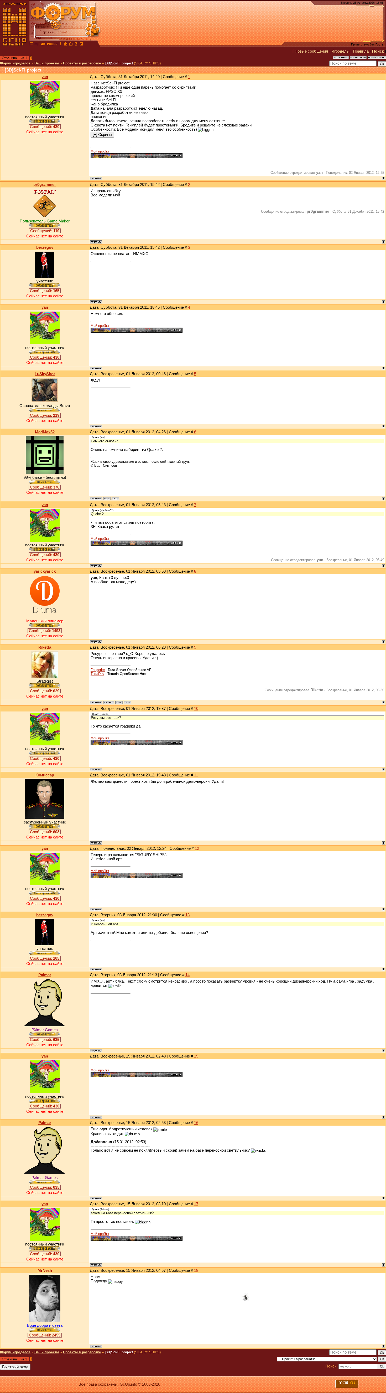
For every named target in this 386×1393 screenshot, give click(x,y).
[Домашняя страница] (107, 498)
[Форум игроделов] (31, 45)
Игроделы (340, 51)
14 (187, 975)
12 (197, 848)
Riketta (44, 647)
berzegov (44, 247)
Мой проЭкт (100, 151)
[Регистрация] (46, 45)
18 (196, 1270)
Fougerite (98, 670)
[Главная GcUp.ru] (15, 45)
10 (196, 708)
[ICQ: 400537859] (115, 498)
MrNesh (45, 1270)
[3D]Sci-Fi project (119, 63)
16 (196, 1123)
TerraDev (97, 674)
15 (196, 1056)
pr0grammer (44, 184)
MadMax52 (45, 432)
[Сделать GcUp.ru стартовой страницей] (65, 45)
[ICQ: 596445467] (127, 702)
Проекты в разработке (82, 63)
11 (196, 775)
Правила (361, 51)
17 (196, 1204)
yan (44, 77)
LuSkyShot (45, 374)
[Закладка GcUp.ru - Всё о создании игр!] (71, 45)
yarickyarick (45, 571)
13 (187, 915)
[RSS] (81, 45)
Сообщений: (44, 127)
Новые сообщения (311, 51)
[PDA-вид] (76, 45)
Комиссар (44, 775)
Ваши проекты (46, 63)
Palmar (44, 975)
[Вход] (60, 45)
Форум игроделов (15, 63)
